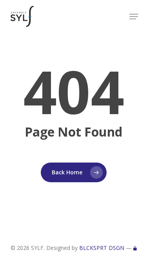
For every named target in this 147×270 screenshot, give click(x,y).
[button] (133, 16)
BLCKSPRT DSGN (101, 248)
